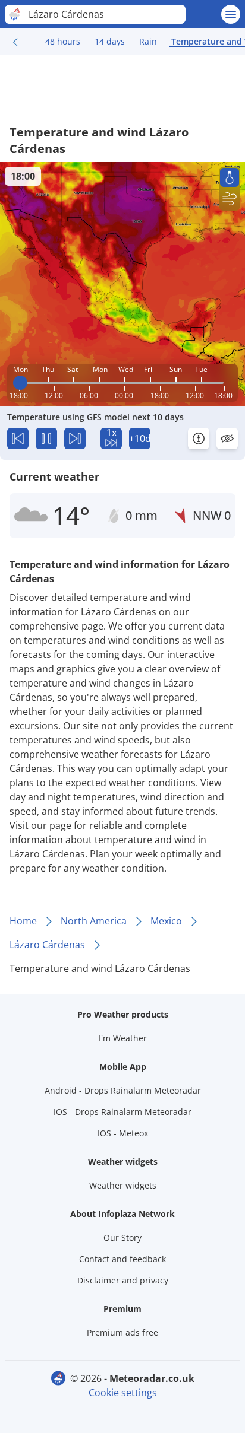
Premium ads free (122, 1332)
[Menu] (230, 14)
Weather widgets (122, 1185)
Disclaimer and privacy (122, 1280)
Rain (148, 41)
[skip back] (18, 438)
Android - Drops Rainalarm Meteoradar (123, 1090)
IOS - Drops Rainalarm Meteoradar (122, 1111)
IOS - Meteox (123, 1133)
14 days (110, 41)
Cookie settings (123, 1392)
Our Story (122, 1237)
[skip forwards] (75, 438)
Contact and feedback (122, 1258)
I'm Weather (123, 1038)
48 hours (62, 41)
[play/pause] (46, 438)
